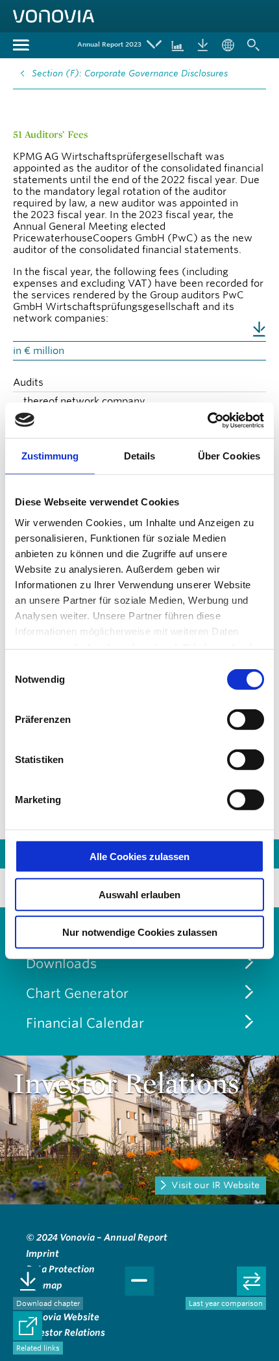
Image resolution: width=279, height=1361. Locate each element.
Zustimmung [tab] (50, 455)
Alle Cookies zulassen (139, 856)
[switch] (245, 719)
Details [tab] (140, 455)
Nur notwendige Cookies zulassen (139, 932)
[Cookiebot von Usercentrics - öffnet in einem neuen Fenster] (207, 420)
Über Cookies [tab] (229, 455)
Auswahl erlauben (139, 894)
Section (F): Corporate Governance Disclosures (130, 73)
